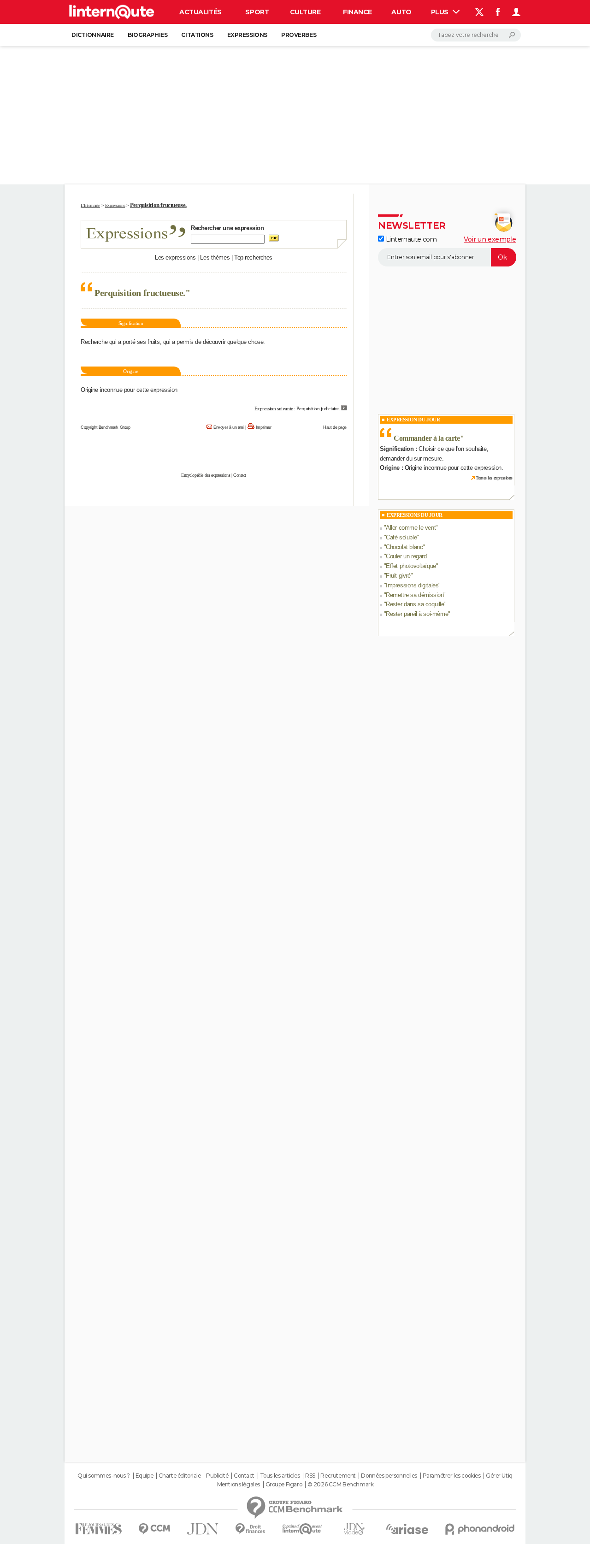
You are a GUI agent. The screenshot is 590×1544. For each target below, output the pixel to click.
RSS (310, 1476)
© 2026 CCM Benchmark (340, 1484)
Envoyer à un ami (228, 427)
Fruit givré (398, 575)
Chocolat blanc (404, 547)
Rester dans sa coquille (415, 604)
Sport (257, 12)
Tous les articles (280, 1476)
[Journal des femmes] (98, 1529)
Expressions (247, 34)
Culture (305, 12)
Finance (357, 12)
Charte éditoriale (180, 1476)
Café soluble (401, 537)
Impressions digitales (412, 585)
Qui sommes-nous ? (103, 1476)
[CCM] (154, 1529)
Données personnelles (389, 1476)
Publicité (217, 1476)
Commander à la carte (427, 438)
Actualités (200, 12)
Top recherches (253, 257)
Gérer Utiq (499, 1476)
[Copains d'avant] (302, 1529)
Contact (239, 475)
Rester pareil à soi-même (417, 613)
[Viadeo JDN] (354, 1529)
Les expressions (175, 257)
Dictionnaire (92, 34)
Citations (197, 34)
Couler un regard (406, 556)
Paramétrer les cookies (452, 1476)
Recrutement (337, 1476)
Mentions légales (238, 1484)
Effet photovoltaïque (411, 565)
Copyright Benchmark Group (105, 427)
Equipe (144, 1476)
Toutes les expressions (494, 477)
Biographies (147, 34)
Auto (401, 12)
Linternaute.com (410, 239)
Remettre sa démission (414, 595)
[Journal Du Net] (203, 1529)
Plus (440, 12)
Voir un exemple (490, 239)
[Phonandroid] (480, 1529)
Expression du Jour (413, 419)
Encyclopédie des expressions (205, 475)
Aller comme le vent (411, 527)
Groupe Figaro (284, 1484)
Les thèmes (215, 257)
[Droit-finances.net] (250, 1529)
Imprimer (263, 427)
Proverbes (298, 34)
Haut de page (335, 427)
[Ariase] (407, 1529)
